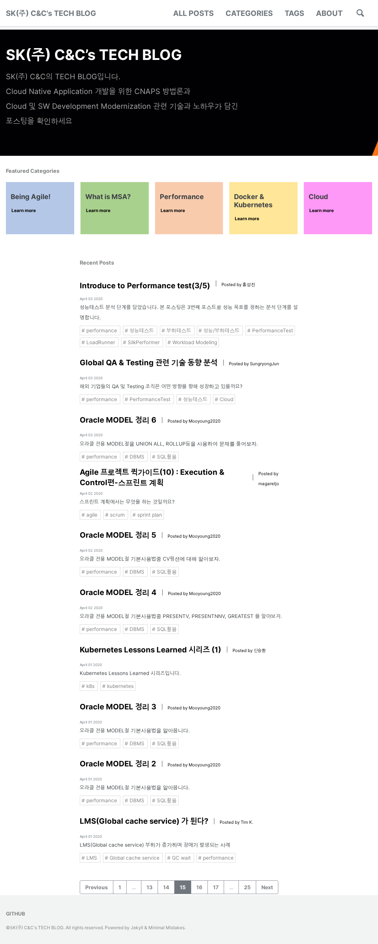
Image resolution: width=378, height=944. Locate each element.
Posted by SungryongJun (254, 363)
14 (166, 887)
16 (199, 887)
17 (216, 887)
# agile (90, 515)
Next (267, 887)
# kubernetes (118, 686)
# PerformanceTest (270, 330)
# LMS (90, 858)
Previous (96, 887)
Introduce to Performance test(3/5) (145, 285)
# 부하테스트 (177, 330)
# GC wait (179, 858)
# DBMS (135, 457)
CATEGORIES (249, 13)
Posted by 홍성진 (238, 284)
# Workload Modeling (192, 342)
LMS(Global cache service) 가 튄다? (144, 821)
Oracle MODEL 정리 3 (118, 706)
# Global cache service (133, 858)
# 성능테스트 (140, 330)
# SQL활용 (164, 457)
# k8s (89, 686)
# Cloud (224, 399)
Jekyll (137, 927)
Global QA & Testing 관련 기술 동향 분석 (148, 362)
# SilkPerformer (142, 342)
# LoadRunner (99, 342)
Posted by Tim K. (236, 822)
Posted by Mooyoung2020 (194, 421)
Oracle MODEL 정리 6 (118, 419)
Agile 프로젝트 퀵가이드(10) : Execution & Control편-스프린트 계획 (152, 477)
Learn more (23, 210)
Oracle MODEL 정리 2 (118, 763)
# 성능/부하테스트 (220, 330)
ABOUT (329, 13)
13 (149, 887)
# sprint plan (147, 515)
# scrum (115, 515)
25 (247, 887)
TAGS (294, 13)
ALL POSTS (193, 13)
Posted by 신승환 (249, 650)
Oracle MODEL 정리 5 (118, 535)
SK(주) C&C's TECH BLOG (51, 13)
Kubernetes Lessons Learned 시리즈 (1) (150, 649)
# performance (100, 330)
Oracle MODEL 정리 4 (118, 592)
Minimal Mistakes (166, 927)
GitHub (15, 914)
